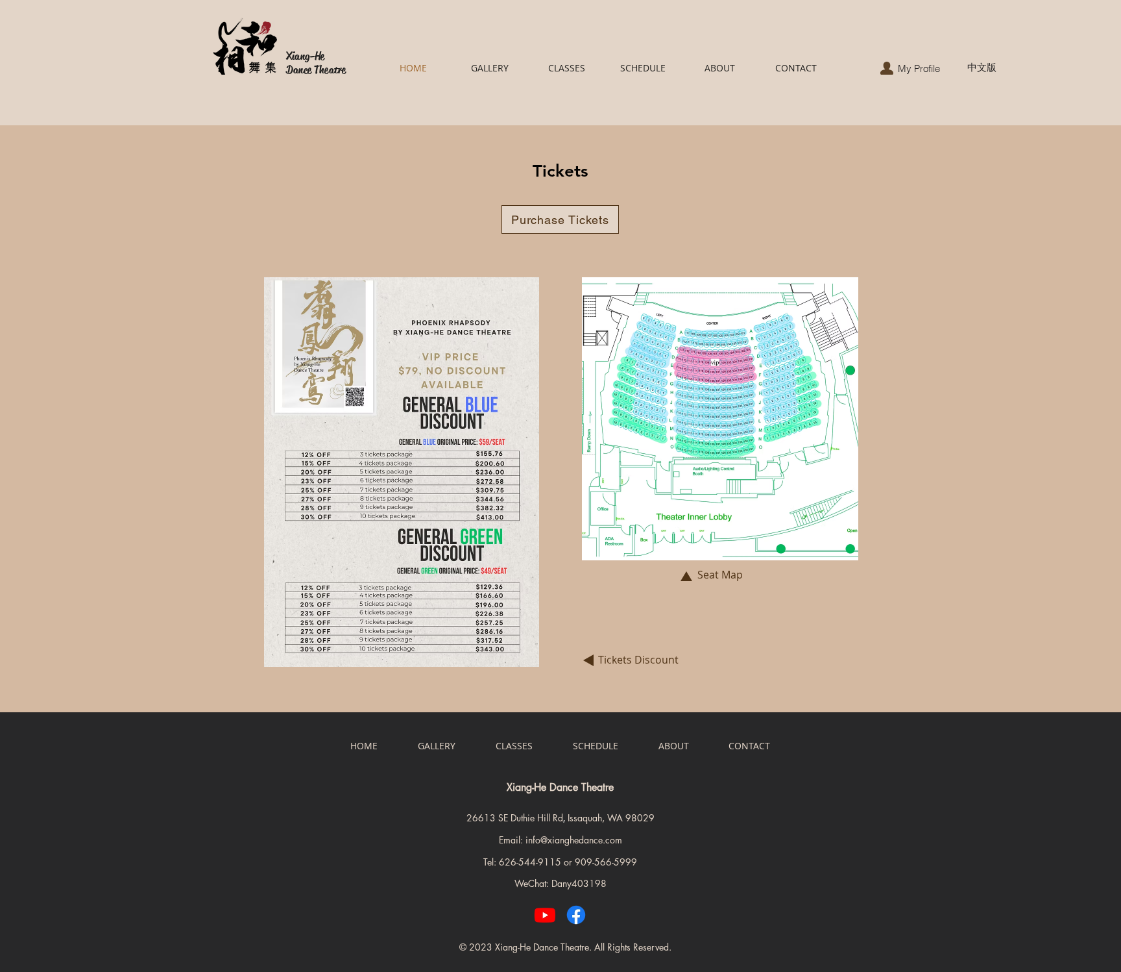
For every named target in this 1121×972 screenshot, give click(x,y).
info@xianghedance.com (573, 840)
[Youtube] (545, 915)
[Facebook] (576, 915)
